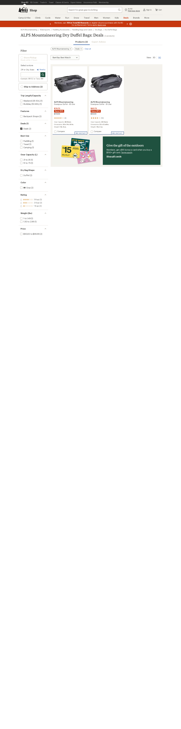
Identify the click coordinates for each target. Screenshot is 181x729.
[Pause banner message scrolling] (130, 24)
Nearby (42, 69)
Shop (33, 10)
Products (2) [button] (81, 42)
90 (159, 57)
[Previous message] (50, 24)
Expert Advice (99, 42)
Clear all (88, 49)
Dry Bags (98, 30)
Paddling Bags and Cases (82, 30)
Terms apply (126, 152)
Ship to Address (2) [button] (33, 87)
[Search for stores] (42, 74)
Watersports (45, 30)
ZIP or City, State (27, 70)
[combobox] (94, 10)
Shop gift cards (114, 156)
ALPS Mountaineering (29, 30)
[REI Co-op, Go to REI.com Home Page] (23, 10)
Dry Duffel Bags (111, 30)
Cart (160, 10)
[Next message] (127, 24)
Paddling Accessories (61, 30)
